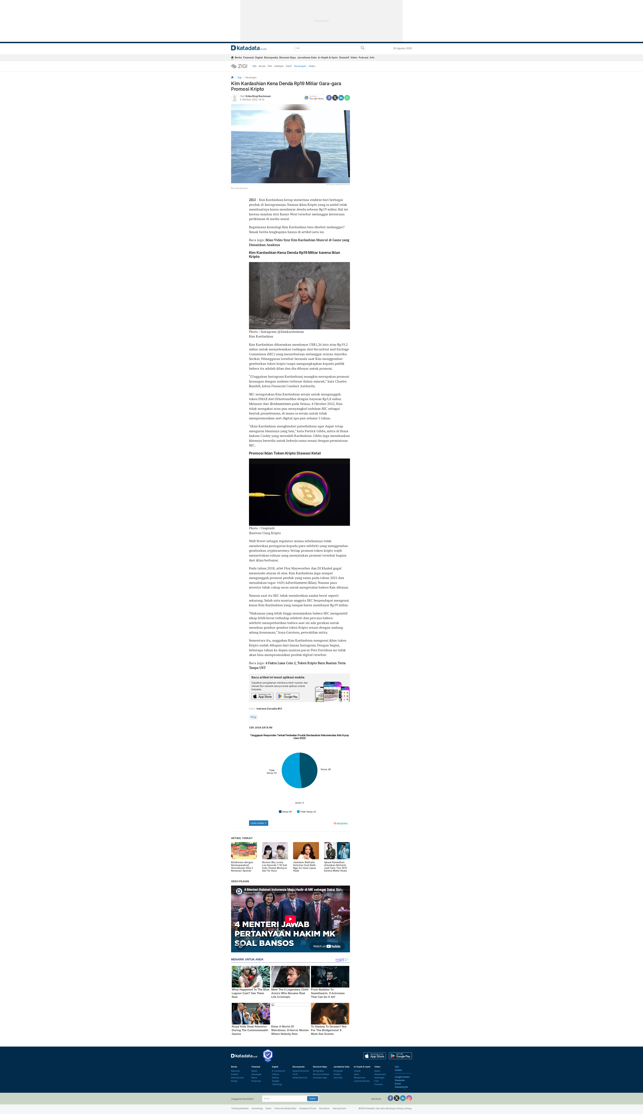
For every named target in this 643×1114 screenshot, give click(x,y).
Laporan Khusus (362, 1081)
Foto (376, 1081)
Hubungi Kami (339, 1108)
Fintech (275, 1074)
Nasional (235, 1071)
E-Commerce (278, 1071)
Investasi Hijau (320, 1077)
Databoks (400, 1080)
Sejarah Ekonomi (301, 1071)
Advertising (257, 1108)
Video (353, 57)
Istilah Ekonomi (300, 1077)
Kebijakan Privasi (307, 1108)
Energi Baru (318, 1071)
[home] (232, 58)
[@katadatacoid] (409, 1098)
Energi (234, 1081)
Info (372, 57)
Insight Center (402, 1077)
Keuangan (300, 66)
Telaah (357, 1071)
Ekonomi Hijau (287, 57)
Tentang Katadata (239, 1108)
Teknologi (277, 1084)
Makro (255, 1071)
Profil (295, 1074)
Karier (268, 1108)
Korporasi (256, 1081)
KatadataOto (401, 1087)
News (377, 1071)
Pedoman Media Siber (285, 1108)
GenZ (289, 66)
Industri (234, 1074)
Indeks (398, 1070)
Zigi (239, 77)
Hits (255, 66)
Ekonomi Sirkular (321, 1074)
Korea (262, 66)
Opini (356, 1074)
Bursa (254, 1077)
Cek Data (337, 1077)
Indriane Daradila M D (269, 708)
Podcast (363, 57)
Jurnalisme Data (307, 57)
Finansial (248, 57)
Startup (275, 1077)
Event (398, 1083)
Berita (238, 57)
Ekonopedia (271, 57)
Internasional (237, 1077)
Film (270, 66)
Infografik (338, 1071)
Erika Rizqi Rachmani (258, 96)
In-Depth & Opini (328, 57)
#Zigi (253, 717)
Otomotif (344, 57)
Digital (259, 57)
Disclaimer (324, 1108)
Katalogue (379, 1077)
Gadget (275, 1081)
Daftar (312, 1098)
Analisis (337, 1074)
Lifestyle (278, 66)
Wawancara (359, 1077)
